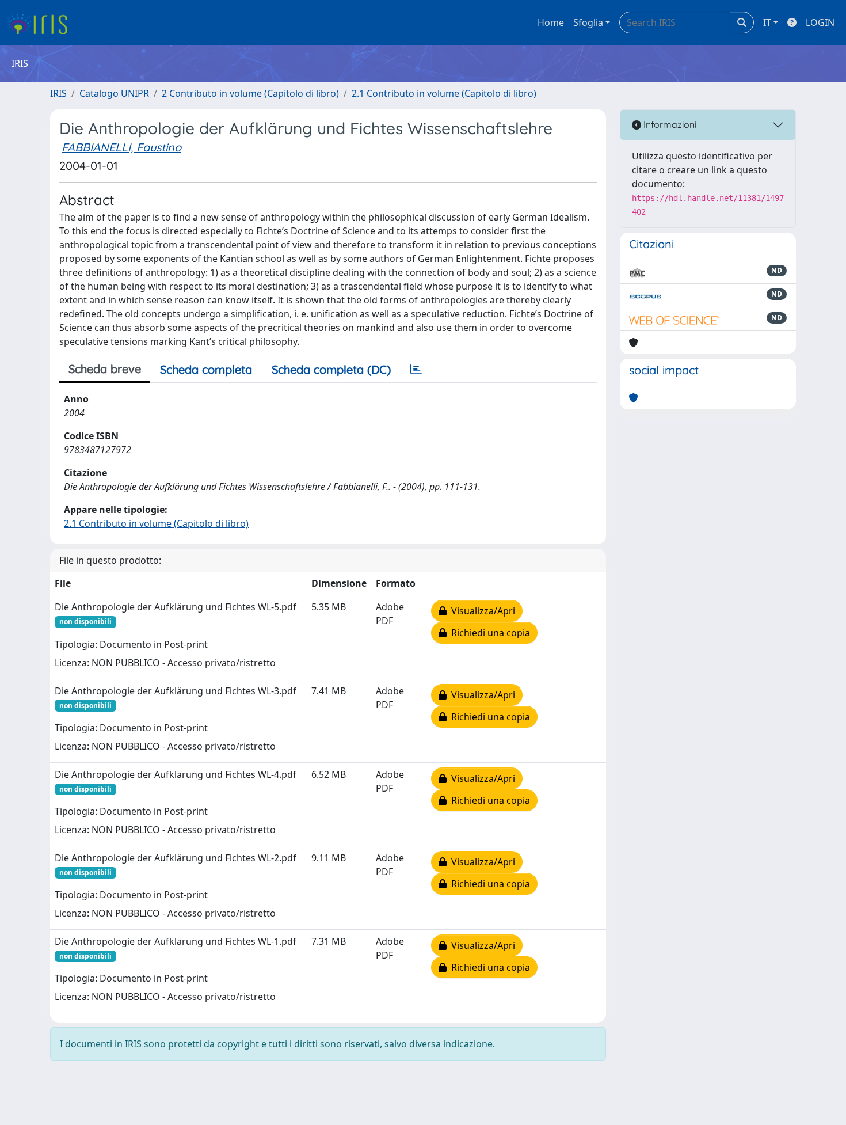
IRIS (58, 93)
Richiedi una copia (488, 632)
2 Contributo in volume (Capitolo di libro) (250, 93)
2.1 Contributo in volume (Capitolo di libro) (444, 93)
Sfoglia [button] (588, 22)
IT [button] (767, 22)
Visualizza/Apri (481, 611)
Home (551, 22)
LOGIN (820, 22)
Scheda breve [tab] (104, 369)
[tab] (416, 370)
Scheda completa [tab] (206, 369)
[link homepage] (42, 22)
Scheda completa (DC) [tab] (331, 369)
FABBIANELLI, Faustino (121, 147)
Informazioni (668, 124)
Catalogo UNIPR (114, 93)
